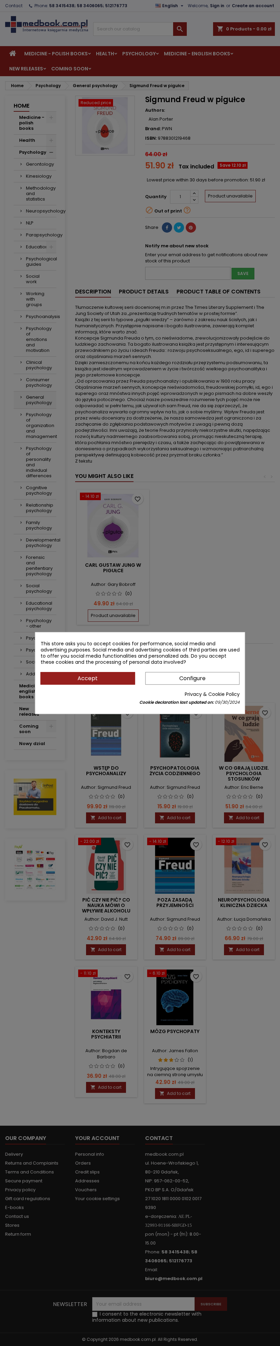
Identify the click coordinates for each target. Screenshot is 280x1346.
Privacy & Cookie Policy (212, 694)
